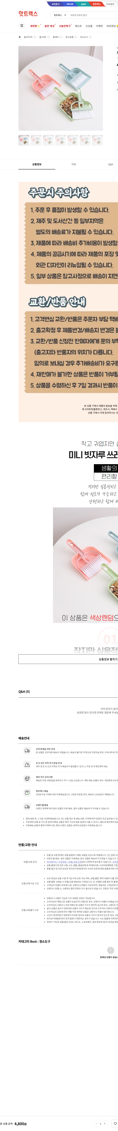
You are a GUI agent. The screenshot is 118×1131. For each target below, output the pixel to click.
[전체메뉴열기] (21, 25)
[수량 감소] (96, 1124)
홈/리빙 (42, 37)
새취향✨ (35, 26)
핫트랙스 (58, 15)
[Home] (19, 37)
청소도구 (84, 37)
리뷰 (73, 164)
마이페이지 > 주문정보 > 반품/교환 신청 (64, 861)
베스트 (78, 26)
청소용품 (69, 37)
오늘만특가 (65, 26)
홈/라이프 (28, 37)
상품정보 (36, 164)
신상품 (89, 26)
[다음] (103, 90)
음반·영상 (49, 26)
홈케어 (56, 37)
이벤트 (99, 26)
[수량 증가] (104, 1124)
